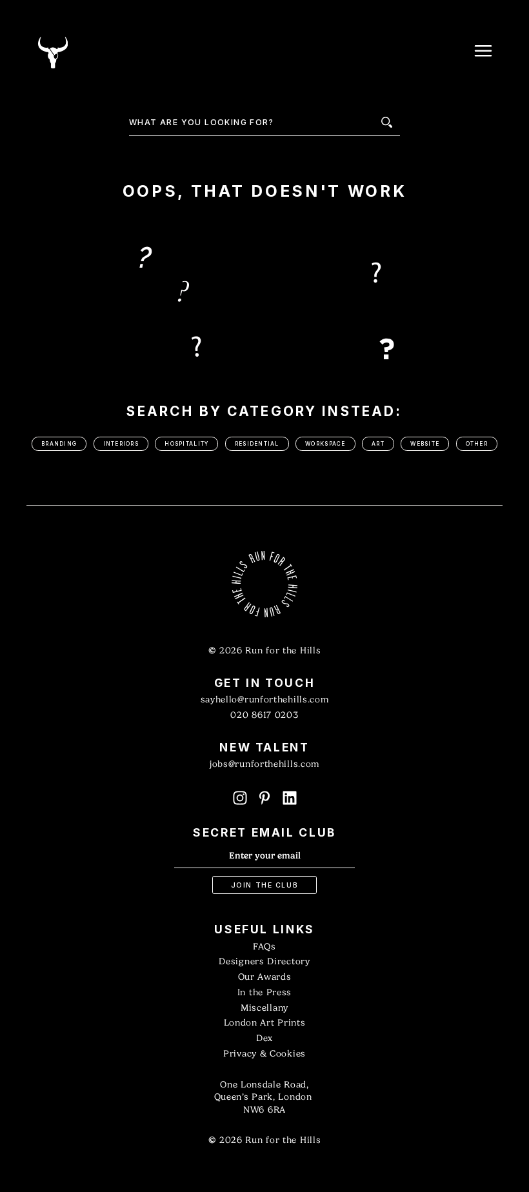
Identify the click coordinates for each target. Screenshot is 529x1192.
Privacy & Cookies (264, 1053)
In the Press (264, 992)
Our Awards (265, 977)
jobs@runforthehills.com (264, 764)
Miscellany (264, 1008)
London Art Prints (265, 1023)
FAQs (264, 946)
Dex (264, 1038)
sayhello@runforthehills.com (265, 699)
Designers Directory (264, 961)
